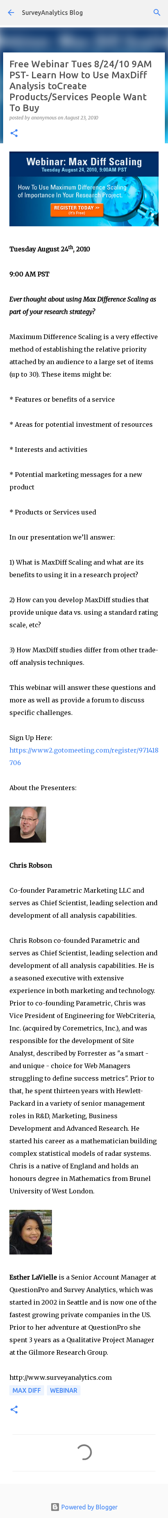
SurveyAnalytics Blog (52, 12)
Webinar (63, 1390)
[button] (14, 133)
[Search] (157, 12)
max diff (27, 1390)
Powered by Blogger (89, 1507)
